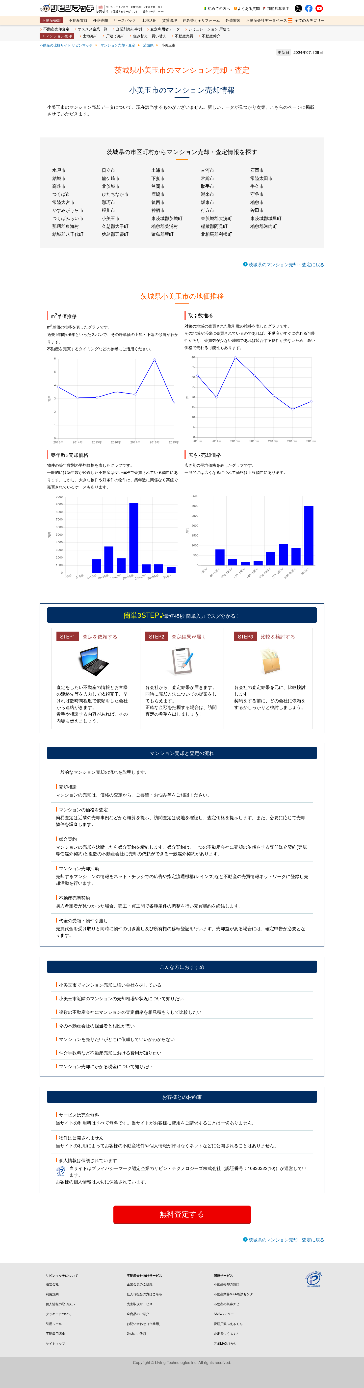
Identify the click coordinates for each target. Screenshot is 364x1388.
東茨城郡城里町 (266, 218)
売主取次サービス (140, 1303)
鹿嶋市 (158, 194)
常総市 (207, 178)
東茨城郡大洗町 (216, 218)
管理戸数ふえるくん (228, 1323)
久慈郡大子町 (115, 226)
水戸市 (59, 170)
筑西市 (158, 202)
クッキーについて (59, 1313)
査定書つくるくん (226, 1333)
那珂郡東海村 (65, 226)
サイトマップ (55, 1343)
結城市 (59, 178)
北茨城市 (111, 186)
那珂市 (108, 202)
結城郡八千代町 (67, 234)
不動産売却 (51, 20)
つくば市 (61, 194)
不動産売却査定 (56, 28)
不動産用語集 (55, 1333)
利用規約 (52, 1294)
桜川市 (108, 210)
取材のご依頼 (136, 1333)
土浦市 (158, 170)
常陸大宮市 (63, 202)
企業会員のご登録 (140, 1284)
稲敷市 (257, 202)
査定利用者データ (165, 28)
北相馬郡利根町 (216, 234)
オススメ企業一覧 (92, 28)
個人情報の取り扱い (60, 1303)
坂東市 (207, 202)
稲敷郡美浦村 (164, 226)
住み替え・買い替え (149, 35)
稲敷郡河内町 (263, 226)
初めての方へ (219, 8)
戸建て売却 (115, 35)
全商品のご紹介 (138, 1313)
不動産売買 (184, 35)
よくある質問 (248, 8)
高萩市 (59, 186)
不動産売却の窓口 (226, 1284)
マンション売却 (59, 35)
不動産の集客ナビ (226, 1303)
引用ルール (54, 1323)
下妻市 (158, 178)
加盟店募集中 (278, 8)
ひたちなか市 (115, 194)
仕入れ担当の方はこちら (144, 1294)
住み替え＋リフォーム (201, 20)
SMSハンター (224, 1313)
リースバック (125, 20)
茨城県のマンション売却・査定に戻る (286, 264)
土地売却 (90, 35)
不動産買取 (78, 20)
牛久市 (257, 186)
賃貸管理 (169, 20)
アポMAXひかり (225, 1343)
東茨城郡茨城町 (166, 218)
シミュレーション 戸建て (209, 28)
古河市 (207, 170)
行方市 (207, 210)
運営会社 (52, 1284)
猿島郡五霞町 (115, 234)
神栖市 (158, 210)
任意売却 (100, 20)
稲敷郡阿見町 (214, 226)
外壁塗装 (233, 20)
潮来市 (207, 194)
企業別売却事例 (129, 28)
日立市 (108, 170)
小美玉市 (111, 218)
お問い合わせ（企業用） (144, 1323)
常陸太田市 (261, 178)
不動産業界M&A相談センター (235, 1294)
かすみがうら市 (67, 210)
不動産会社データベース (266, 20)
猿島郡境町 (162, 234)
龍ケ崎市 (111, 178)
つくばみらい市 (67, 218)
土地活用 (149, 20)
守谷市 (257, 194)
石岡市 (257, 170)
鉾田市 (257, 210)
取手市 (207, 186)
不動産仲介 (211, 35)
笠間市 (158, 186)
